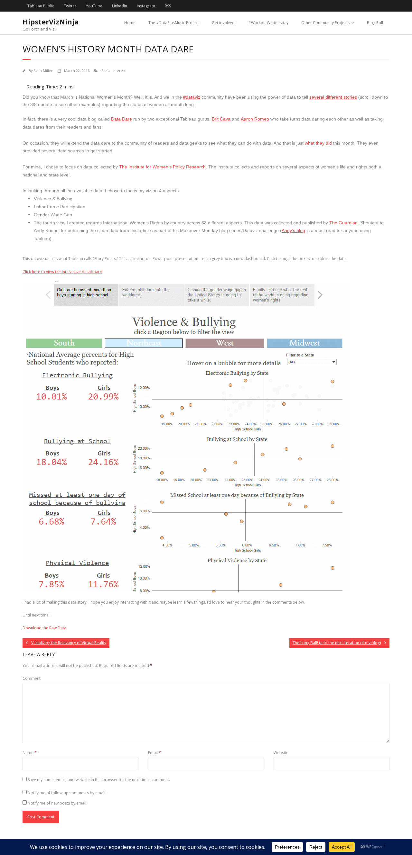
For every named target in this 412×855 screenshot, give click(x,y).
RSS (168, 6)
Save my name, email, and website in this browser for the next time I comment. (99, 779)
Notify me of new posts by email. (57, 803)
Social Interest (113, 70)
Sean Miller (43, 70)
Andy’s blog (293, 230)
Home (130, 22)
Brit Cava (221, 119)
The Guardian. (344, 222)
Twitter (70, 6)
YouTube (94, 6)
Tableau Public (40, 6)
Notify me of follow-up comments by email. (67, 793)
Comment (32, 678)
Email (154, 752)
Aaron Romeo (255, 119)
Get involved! (224, 22)
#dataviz (191, 97)
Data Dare (121, 119)
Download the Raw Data (44, 628)
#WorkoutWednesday (268, 22)
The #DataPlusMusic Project (173, 22)
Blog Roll (375, 22)
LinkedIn (119, 6)
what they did (318, 143)
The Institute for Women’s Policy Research (162, 166)
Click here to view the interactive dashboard (62, 271)
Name (30, 752)
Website (281, 752)
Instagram (146, 6)
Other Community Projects (325, 22)
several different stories (333, 97)
